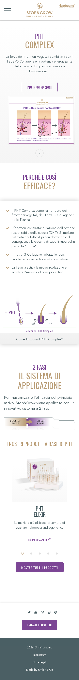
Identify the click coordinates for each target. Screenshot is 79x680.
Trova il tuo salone (39, 625)
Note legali (40, 662)
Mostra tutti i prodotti (39, 567)
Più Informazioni (37, 540)
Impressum (39, 655)
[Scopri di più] (39, 476)
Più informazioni (39, 87)
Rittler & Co (45, 670)
